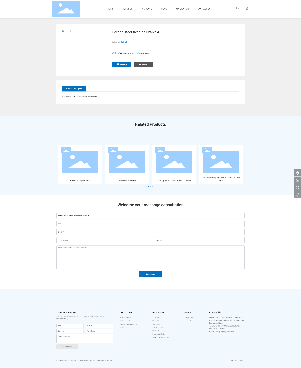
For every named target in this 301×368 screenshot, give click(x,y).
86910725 (236, 326)
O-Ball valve (123, 42)
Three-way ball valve (127, 180)
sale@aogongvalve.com (225, 331)
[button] (148, 186)
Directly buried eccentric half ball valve (174, 180)
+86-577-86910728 (224, 326)
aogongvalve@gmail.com (136, 53)
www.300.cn (87, 360)
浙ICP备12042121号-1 (105, 360)
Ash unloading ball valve (79, 180)
